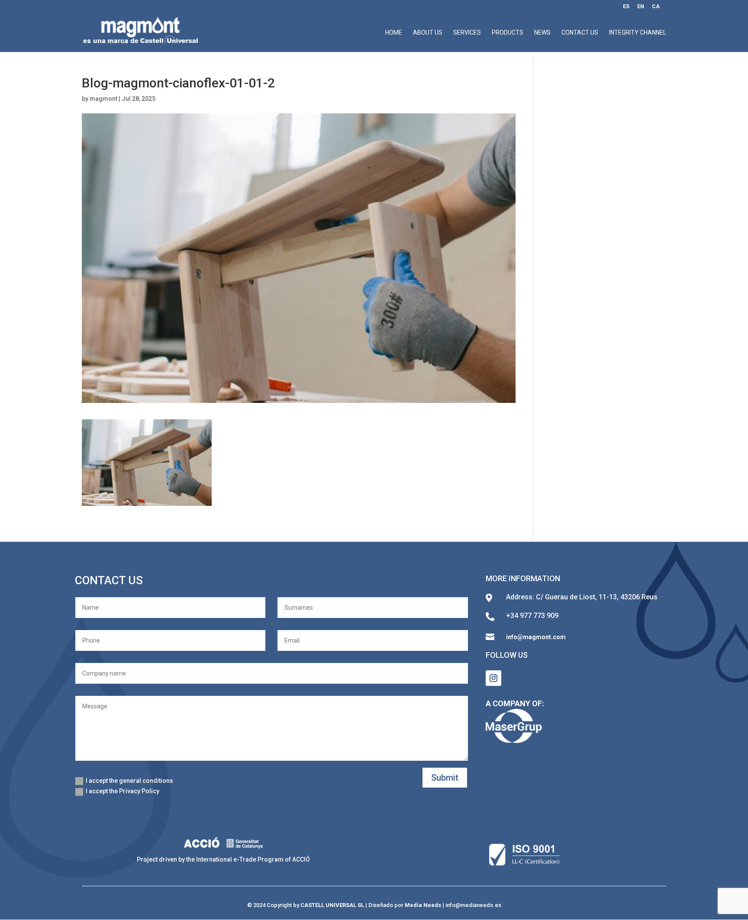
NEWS (542, 32)
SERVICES (467, 32)
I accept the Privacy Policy (122, 791)
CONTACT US (579, 32)
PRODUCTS (507, 32)
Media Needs (423, 905)
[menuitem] (626, 8)
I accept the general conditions (129, 780)
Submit (444, 777)
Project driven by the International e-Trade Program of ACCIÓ (223, 859)
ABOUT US (427, 32)
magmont (103, 98)
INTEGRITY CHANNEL (637, 32)
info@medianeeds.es (473, 905)
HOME (393, 32)
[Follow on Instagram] (493, 678)
